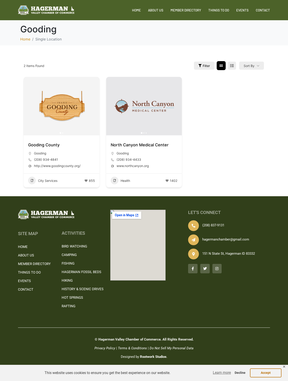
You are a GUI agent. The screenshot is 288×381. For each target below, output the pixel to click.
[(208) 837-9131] (193, 225)
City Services (47, 181)
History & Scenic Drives (83, 289)
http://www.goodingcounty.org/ (57, 166)
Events (242, 10)
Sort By (249, 66)
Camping (69, 255)
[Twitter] (205, 268)
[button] (222, 372)
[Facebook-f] (193, 268)
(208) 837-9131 (213, 225)
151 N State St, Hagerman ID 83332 (228, 254)
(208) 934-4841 (46, 159)
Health (125, 181)
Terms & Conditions (132, 348)
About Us (155, 10)
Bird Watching (74, 246)
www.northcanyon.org (133, 166)
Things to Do (218, 10)
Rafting (68, 306)
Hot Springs (72, 298)
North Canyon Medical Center (140, 145)
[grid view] (221, 65)
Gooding (40, 153)
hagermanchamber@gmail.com (225, 239)
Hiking (67, 281)
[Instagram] (217, 268)
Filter (206, 66)
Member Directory (186, 10)
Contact (263, 10)
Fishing (68, 263)
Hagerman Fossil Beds (81, 272)
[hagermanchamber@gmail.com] (193, 239)
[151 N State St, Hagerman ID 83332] (193, 254)
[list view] (231, 65)
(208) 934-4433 (129, 159)
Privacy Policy (104, 348)
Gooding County (44, 145)
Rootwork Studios (153, 357)
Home (136, 10)
